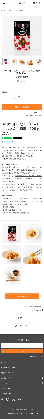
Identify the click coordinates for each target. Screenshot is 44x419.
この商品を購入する (22, 296)
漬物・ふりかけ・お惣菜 (16, 11)
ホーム (3, 11)
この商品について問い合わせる (32, 306)
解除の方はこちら (36, 356)
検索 (23, 3)
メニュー (8, 3)
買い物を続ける (37, 310)
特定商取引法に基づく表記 (33, 115)
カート (38, 3)
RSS (25, 409)
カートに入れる (23, 107)
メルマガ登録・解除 (16, 409)
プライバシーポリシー (31, 413)
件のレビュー (7, 141)
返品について (38, 112)
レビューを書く (23, 326)
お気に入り (23, 81)
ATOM (32, 409)
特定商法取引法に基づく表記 (14, 413)
